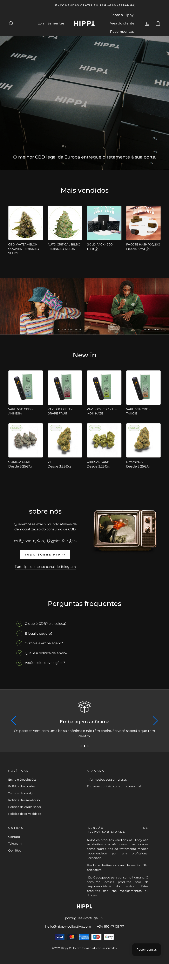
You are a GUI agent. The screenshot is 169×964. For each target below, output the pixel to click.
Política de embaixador (24, 807)
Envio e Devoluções (22, 779)
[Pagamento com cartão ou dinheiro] (84, 707)
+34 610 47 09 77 (110, 926)
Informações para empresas (107, 779)
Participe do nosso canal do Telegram (45, 567)
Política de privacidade (24, 813)
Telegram (15, 843)
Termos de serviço (21, 793)
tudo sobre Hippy (45, 554)
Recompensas (122, 32)
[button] (81, 746)
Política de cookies (21, 786)
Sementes (56, 23)
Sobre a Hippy (122, 15)
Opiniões (14, 850)
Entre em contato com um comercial (114, 786)
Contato (14, 836)
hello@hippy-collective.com (68, 926)
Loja (41, 23)
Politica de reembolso (24, 800)
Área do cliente (122, 23)
